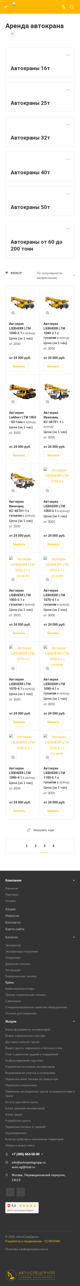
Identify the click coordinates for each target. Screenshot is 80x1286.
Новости (12, 916)
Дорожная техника (17, 964)
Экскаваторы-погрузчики (21, 951)
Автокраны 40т (30, 172)
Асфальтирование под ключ (24, 1060)
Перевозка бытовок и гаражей (25, 1127)
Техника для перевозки (20, 1013)
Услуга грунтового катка (21, 1102)
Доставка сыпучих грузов (22, 1042)
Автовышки (12, 970)
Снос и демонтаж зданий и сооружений (31, 1054)
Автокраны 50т (30, 207)
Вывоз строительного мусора (25, 1035)
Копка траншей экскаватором (25, 1108)
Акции (10, 909)
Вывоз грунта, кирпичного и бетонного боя (33, 1048)
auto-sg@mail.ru (23, 1167)
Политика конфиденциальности (26, 1249)
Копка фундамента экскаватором (27, 1029)
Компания (13, 880)
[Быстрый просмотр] (12, 312)
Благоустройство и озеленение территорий (34, 1139)
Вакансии (11, 888)
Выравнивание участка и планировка (30, 1073)
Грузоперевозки (15, 1133)
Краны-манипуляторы (19, 988)
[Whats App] (53, 7)
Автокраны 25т (30, 103)
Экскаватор (13, 945)
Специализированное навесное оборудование (36, 1007)
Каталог (11, 937)
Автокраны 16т (30, 68)
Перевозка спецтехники (21, 1085)
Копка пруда (13, 1114)
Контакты (13, 922)
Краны (9, 982)
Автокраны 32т (30, 138)
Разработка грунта (17, 1120)
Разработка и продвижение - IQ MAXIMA (32, 1241)
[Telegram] (46, 7)
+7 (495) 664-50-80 (26, 1154)
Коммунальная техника (21, 976)
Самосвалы (13, 1001)
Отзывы (10, 901)
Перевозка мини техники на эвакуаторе (31, 1079)
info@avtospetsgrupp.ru (29, 1162)
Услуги (10, 1021)
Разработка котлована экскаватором (30, 1066)
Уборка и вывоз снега (19, 1145)
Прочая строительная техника (25, 995)
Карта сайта (14, 929)
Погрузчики (12, 957)
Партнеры (11, 894)
